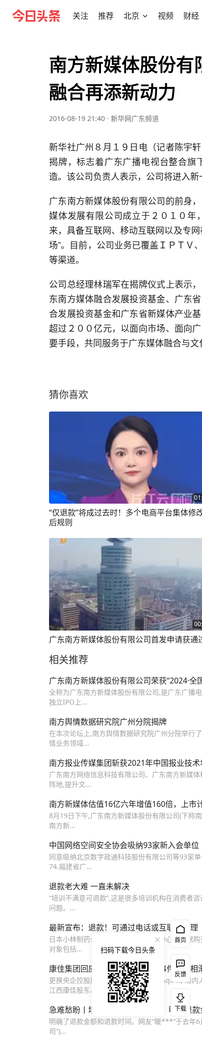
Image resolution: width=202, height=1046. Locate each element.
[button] (80, 16)
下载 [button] (178, 1000)
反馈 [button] (180, 974)
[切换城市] (145, 16)
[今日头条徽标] (36, 16)
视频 (166, 15)
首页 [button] (180, 940)
